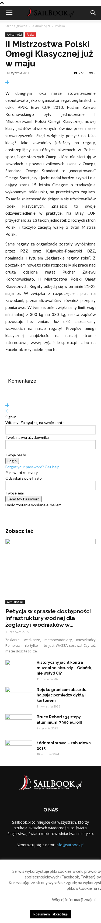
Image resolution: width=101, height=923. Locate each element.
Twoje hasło (15, 455)
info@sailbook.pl (70, 844)
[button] (93, 13)
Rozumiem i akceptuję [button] (50, 914)
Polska (60, 26)
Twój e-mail (15, 493)
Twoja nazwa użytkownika (27, 437)
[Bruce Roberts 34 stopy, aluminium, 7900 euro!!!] (18, 723)
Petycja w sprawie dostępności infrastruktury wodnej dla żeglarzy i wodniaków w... (48, 618)
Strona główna (16, 26)
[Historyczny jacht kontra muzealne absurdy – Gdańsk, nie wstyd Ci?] (18, 669)
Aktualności (41, 26)
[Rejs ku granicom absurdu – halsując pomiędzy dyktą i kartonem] (18, 696)
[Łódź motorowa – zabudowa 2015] (18, 749)
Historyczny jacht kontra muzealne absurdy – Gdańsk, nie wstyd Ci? (64, 667)
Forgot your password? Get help (32, 466)
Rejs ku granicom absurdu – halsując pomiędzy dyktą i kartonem (63, 695)
